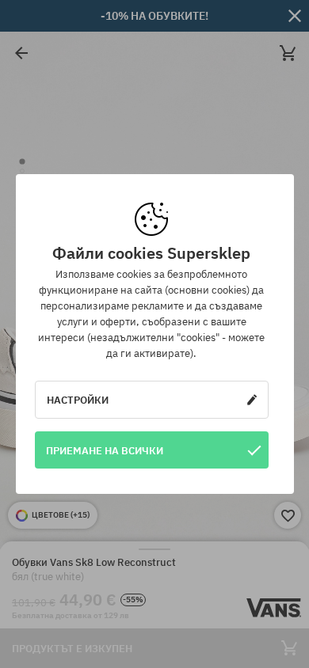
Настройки (78, 400)
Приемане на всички (104, 450)
